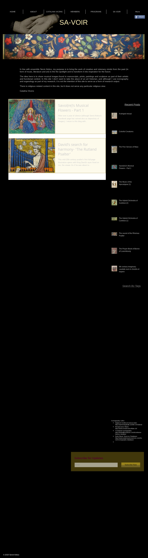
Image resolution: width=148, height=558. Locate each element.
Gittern (133, 334)
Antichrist (126, 300)
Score (131, 380)
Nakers (139, 355)
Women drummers (123, 397)
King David (132, 342)
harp (134, 405)
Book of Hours (127, 304)
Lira (141, 342)
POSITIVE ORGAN (134, 363)
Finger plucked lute (120, 329)
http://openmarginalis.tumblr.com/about (128, 424)
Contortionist (137, 309)
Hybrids (129, 338)
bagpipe (126, 401)
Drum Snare (137, 321)
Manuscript (138, 346)
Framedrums (137, 329)
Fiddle (140, 325)
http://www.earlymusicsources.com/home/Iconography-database (128, 439)
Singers (115, 384)
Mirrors (119, 350)
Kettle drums (120, 342)
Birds (117, 304)
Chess (119, 309)
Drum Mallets (124, 321)
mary (140, 405)
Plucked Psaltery (135, 371)
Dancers (139, 313)
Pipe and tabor (120, 367)
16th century (137, 292)
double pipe (137, 401)
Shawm (139, 380)
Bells (140, 300)
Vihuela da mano (135, 392)
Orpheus (139, 359)
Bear (134, 300)
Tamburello (126, 384)
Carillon (139, 304)
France (117, 334)
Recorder (138, 376)
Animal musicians (135, 296)
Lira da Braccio (118, 346)
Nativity (129, 359)
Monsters (138, 350)
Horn (140, 334)
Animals (116, 300)
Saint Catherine (120, 380)
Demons (125, 317)
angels (118, 401)
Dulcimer (131, 325)
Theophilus (138, 384)
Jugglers (139, 338)
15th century (124, 292)
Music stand (120, 355)
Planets (139, 367)
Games (125, 334)
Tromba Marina (136, 388)
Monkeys (128, 350)
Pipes (131, 367)
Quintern (128, 376)
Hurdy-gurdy (118, 338)
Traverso (123, 388)
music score (137, 409)
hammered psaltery (121, 405)
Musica (131, 355)
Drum (140, 317)
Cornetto (120, 313)
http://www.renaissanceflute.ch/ (126, 428)
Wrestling (138, 397)
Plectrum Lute (119, 371)
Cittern (126, 309)
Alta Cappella (119, 296)
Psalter (119, 376)
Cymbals (129, 313)
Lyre (129, 346)
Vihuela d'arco (118, 392)
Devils (133, 317)
